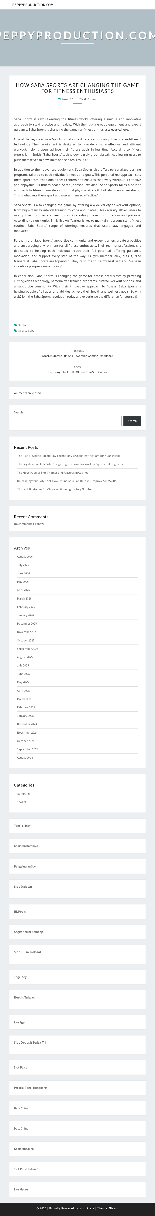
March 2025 (24, 699)
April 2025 (23, 690)
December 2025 (27, 623)
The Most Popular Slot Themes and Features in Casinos (52, 472)
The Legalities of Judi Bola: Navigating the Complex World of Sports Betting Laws (70, 464)
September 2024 (27, 749)
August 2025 (25, 657)
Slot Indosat (23, 887)
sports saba (26, 330)
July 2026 (23, 565)
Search (18, 412)
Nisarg (114, 1208)
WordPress (87, 1208)
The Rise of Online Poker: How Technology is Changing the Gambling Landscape (68, 456)
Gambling (23, 793)
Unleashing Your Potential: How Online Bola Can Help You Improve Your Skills (66, 481)
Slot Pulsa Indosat (27, 952)
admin (92, 98)
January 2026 (25, 615)
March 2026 (24, 598)
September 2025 (27, 649)
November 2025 (27, 632)
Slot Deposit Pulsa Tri (30, 1042)
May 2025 (23, 682)
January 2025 (25, 716)
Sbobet (23, 325)
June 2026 (23, 573)
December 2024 (27, 724)
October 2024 (25, 741)
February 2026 (26, 607)
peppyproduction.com (32, 4)
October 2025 (25, 640)
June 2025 (23, 674)
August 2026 (25, 556)
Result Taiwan (24, 997)
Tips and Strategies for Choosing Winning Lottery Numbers (55, 489)
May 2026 (23, 581)
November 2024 (27, 732)
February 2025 (26, 707)
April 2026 (23, 590)
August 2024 (25, 757)
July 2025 (23, 665)
